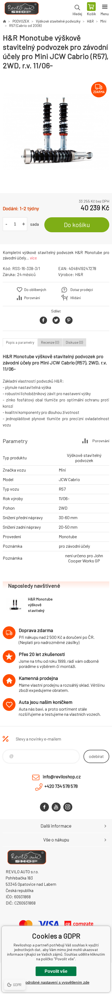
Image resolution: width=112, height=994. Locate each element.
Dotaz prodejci (81, 289)
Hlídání (75, 298)
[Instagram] (67, 807)
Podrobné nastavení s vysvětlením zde (56, 982)
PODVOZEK (21, 21)
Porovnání (32, 298)
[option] (56, 131)
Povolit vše (56, 971)
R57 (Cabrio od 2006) (25, 25)
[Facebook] (44, 807)
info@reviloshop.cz (62, 776)
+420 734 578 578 (61, 786)
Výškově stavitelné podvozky (58, 21)
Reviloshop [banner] (21, 9)
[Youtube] (56, 807)
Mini (103, 21)
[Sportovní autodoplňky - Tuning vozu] (4, 21)
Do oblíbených (35, 289)
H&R (90, 21)
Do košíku (77, 224)
